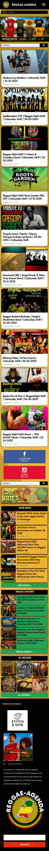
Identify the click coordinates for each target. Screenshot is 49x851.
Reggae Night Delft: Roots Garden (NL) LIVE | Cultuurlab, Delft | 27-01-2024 (23, 197)
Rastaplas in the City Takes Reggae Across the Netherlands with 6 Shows (31, 573)
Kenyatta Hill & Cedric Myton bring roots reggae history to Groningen (32, 516)
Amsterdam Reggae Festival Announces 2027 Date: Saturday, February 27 (31, 559)
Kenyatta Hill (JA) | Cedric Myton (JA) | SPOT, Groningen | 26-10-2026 (31, 600)
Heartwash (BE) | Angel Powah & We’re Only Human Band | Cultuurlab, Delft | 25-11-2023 (24, 278)
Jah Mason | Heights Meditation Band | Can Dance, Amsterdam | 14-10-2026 (31, 610)
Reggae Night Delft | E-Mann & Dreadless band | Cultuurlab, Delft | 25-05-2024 (24, 157)
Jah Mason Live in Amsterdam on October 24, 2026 (31, 530)
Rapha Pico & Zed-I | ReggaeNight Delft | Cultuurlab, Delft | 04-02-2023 (24, 397)
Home (4, 12)
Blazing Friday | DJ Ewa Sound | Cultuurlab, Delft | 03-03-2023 (20, 359)
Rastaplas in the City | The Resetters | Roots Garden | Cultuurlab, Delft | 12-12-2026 (29, 621)
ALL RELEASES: (24, 657)
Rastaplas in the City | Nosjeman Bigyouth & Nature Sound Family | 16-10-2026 (31, 632)
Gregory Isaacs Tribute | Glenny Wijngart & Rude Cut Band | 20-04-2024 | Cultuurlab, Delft (22, 237)
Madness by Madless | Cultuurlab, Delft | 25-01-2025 (24, 79)
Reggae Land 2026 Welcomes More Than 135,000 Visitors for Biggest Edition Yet (31, 546)
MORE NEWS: (25, 507)
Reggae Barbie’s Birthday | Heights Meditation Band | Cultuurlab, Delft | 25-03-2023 (23, 319)
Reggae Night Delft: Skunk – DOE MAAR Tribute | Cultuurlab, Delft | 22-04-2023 (23, 437)
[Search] (44, 45)
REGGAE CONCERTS (25, 591)
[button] (44, 4)
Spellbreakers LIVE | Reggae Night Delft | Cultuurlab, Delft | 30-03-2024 (24, 117)
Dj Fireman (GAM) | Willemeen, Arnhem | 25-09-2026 (30, 641)
